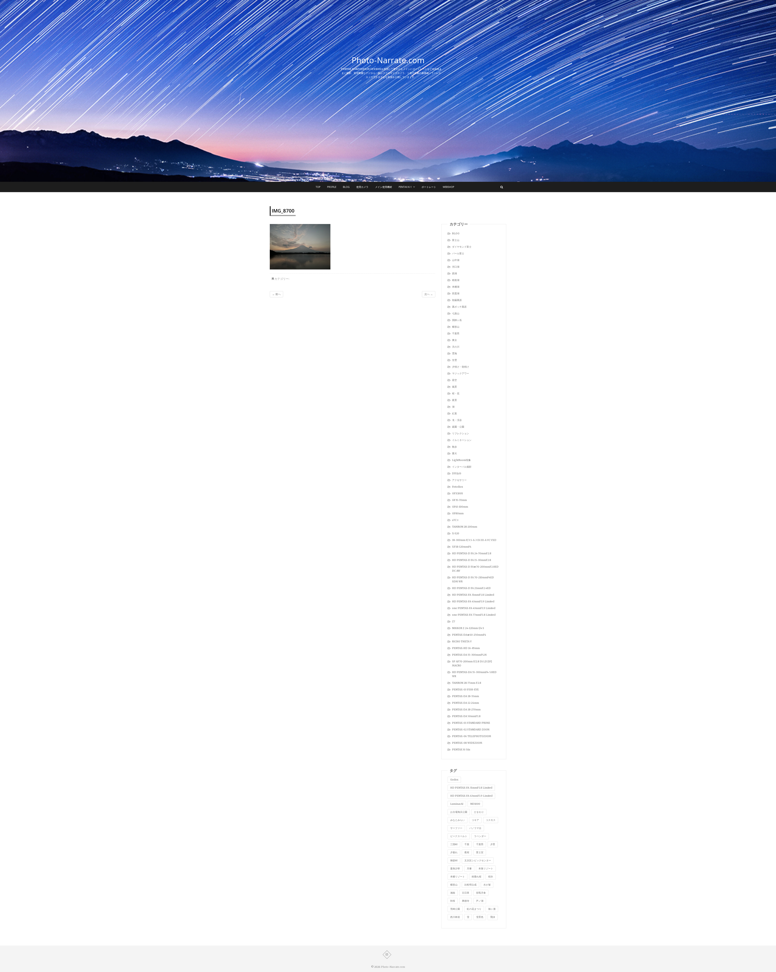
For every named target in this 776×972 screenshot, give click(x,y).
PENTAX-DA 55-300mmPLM (469, 654)
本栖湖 (455, 286)
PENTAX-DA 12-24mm (465, 702)
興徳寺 (465, 900)
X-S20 (455, 533)
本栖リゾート (457, 876)
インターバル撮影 (461, 466)
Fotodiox (457, 486)
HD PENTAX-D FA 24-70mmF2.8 (471, 553)
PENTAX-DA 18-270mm (466, 709)
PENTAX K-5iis (461, 749)
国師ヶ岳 (457, 320)
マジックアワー (460, 373)
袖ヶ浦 (492, 908)
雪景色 (479, 916)
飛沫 (492, 916)
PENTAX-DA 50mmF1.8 (466, 716)
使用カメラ (362, 187)
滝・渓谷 (457, 420)
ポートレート (429, 187)
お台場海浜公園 (458, 811)
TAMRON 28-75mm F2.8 (466, 682)
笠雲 (454, 360)
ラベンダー (480, 836)
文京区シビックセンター (477, 860)
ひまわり (479, 811)
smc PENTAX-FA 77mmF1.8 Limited (474, 614)
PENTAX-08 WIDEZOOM (467, 742)
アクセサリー (459, 480)
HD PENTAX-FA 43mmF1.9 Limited (473, 601)
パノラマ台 (475, 828)
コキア (475, 820)
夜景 (454, 400)
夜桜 (466, 852)
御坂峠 (454, 860)
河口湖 (455, 266)
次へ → (428, 294)
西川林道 (455, 916)
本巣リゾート (486, 868)
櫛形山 (455, 326)
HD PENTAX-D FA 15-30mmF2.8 (471, 560)
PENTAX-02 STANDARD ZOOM (470, 729)
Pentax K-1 (405, 187)
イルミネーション (461, 440)
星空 (454, 380)
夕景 (492, 844)
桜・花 (455, 393)
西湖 (454, 273)
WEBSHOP (448, 187)
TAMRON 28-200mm (464, 526)
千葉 (466, 844)
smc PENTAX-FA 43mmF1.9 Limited (473, 608)
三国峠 (454, 844)
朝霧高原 (457, 300)
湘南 (452, 892)
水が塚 (487, 884)
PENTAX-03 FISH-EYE (465, 689)
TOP (318, 187)
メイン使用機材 (383, 187)
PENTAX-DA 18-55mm (465, 696)
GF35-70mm (459, 500)
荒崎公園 (455, 908)
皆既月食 (481, 892)
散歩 (454, 446)
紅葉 (454, 413)
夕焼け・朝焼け (460, 366)
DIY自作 (456, 473)
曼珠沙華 (455, 868)
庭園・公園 (458, 426)
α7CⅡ (455, 520)
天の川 (455, 346)
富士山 (455, 240)
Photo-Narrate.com (388, 60)
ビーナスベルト (458, 836)
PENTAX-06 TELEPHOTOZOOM (471, 736)
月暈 (469, 868)
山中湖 (455, 260)
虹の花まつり (474, 908)
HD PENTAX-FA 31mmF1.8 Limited (473, 594)
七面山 (455, 313)
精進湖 (455, 280)
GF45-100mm (460, 506)
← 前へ (276, 294)
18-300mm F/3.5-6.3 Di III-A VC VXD (474, 540)
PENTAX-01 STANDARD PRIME (471, 722)
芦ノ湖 (479, 900)
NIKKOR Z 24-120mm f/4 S (468, 628)
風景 (454, 386)
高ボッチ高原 (459, 306)
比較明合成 (470, 884)
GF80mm (458, 513)
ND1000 (475, 803)
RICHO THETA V (462, 641)
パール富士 (458, 253)
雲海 (454, 353)
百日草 (465, 892)
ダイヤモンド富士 (461, 246)
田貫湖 (455, 293)
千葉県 (455, 333)
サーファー (456, 828)
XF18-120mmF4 (461, 546)
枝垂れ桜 (476, 876)
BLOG (346, 187)
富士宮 (479, 852)
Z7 (453, 621)
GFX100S (457, 493)
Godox (454, 779)
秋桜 (452, 900)
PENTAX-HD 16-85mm (466, 648)
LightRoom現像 (461, 460)
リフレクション (460, 433)
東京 (454, 340)
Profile (331, 187)
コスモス (491, 820)
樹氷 (490, 876)
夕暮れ (454, 852)
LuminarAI (456, 803)
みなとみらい (457, 820)
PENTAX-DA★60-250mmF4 (469, 634)
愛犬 (454, 453)
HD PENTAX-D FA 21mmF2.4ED (471, 588)
